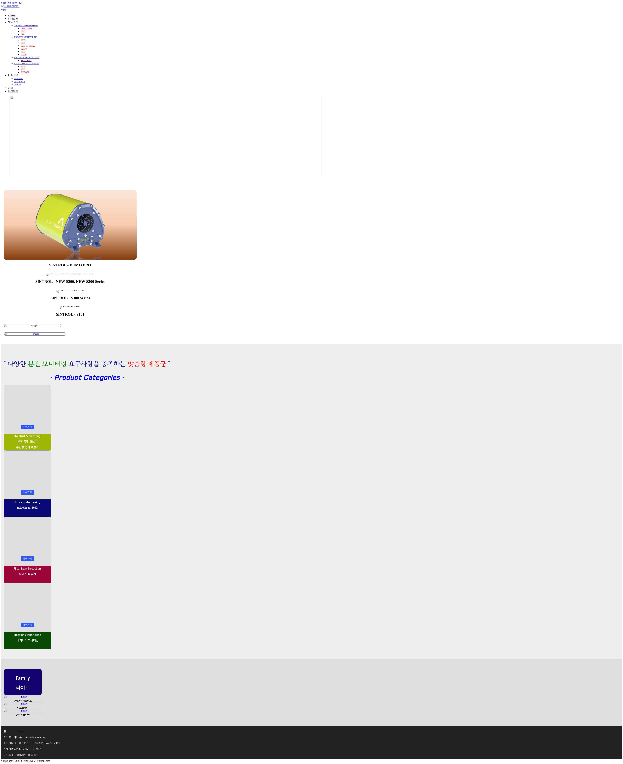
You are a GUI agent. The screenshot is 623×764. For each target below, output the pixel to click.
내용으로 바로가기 (12, 2)
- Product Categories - (87, 378)
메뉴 (3, 9)
